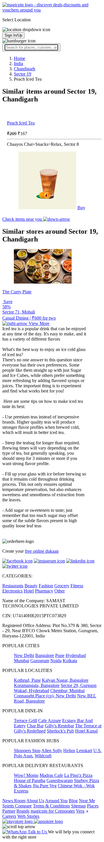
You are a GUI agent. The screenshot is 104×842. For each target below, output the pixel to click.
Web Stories (28, 816)
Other (59, 590)
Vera (80, 811)
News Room (13, 800)
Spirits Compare (17, 805)
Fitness (76, 585)
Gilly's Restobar (59, 725)
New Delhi (24, 655)
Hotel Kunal (86, 730)
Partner (8, 811)
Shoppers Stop (27, 750)
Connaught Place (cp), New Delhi (45, 695)
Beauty (31, 585)
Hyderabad (76, 655)
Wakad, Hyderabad (31, 690)
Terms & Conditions (51, 805)
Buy (81, 207)
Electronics (12, 590)
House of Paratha (29, 780)
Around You (56, 800)
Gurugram (39, 660)
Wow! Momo (26, 775)
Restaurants (12, 585)
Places (93, 805)
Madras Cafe (51, 775)
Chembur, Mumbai (67, 690)
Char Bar (35, 725)
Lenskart (84, 750)
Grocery (61, 585)
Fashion (46, 585)
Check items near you (22, 219)
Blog (73, 800)
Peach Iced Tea (21, 122)
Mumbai (21, 660)
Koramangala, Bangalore (37, 685)
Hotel (29, 590)
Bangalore (44, 655)
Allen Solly (51, 750)
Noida (56, 660)
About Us (35, 800)
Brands (22, 811)
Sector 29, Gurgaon (78, 685)
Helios (69, 750)
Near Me (87, 800)
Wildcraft (43, 755)
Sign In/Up (13, 35)
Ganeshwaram (60, 780)
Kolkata (70, 660)
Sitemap (78, 805)
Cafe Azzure (49, 720)
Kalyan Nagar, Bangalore (65, 680)
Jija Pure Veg (45, 785)
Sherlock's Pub (60, 730)
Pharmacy (44, 590)
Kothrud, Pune (27, 680)
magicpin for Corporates (53, 811)
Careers (9, 816)
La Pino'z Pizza (78, 775)
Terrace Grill (25, 720)
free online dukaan (42, 551)
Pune (59, 655)
